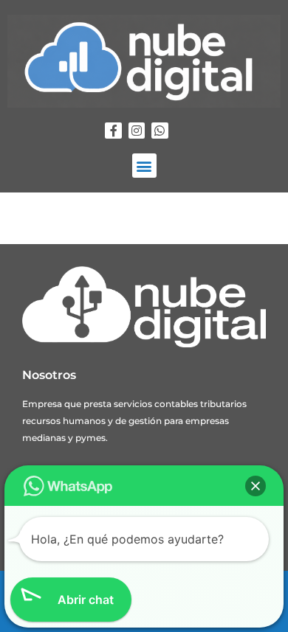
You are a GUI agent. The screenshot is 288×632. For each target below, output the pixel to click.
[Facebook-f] (113, 130)
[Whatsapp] (159, 130)
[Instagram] (136, 130)
